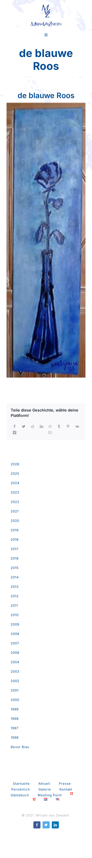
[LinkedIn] (42, 426)
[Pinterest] (68, 426)
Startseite (21, 784)
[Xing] (15, 433)
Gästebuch (20, 795)
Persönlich (20, 789)
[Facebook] (15, 426)
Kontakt (65, 789)
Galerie (45, 789)
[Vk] (77, 426)
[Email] (50, 433)
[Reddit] (33, 426)
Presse (65, 784)
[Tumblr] (59, 426)
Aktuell (44, 784)
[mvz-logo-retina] (46, 6)
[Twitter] (24, 426)
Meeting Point (50, 795)
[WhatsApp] (50, 426)
